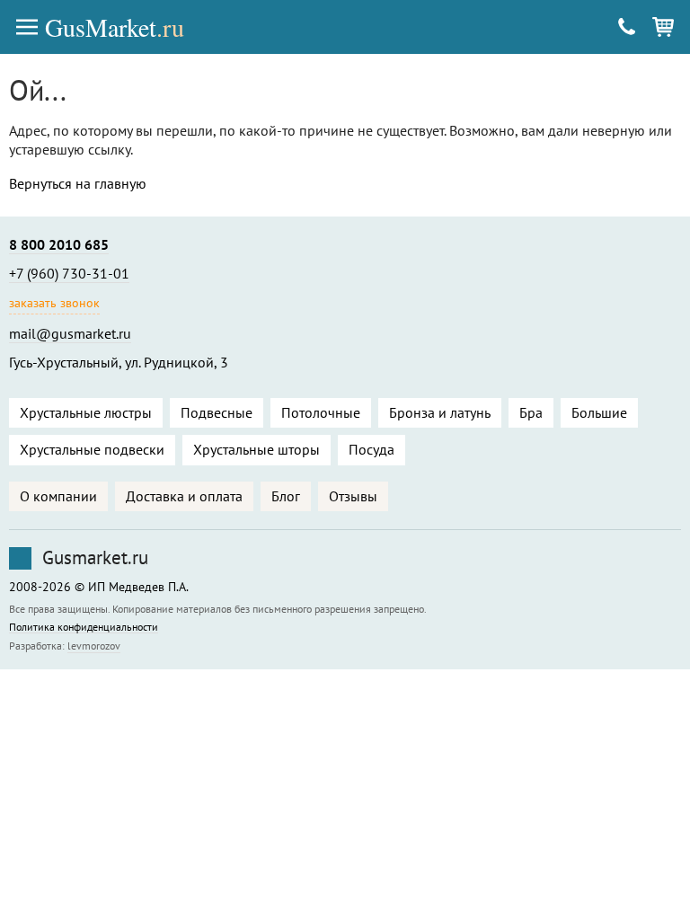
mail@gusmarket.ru (70, 333)
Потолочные (320, 412)
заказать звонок (54, 303)
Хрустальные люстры (86, 412)
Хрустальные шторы (256, 449)
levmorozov (93, 645)
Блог (285, 496)
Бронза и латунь (440, 412)
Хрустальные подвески (92, 449)
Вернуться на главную (77, 183)
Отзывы (353, 496)
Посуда (371, 449)
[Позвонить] (627, 27)
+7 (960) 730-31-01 (69, 273)
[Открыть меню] (27, 27)
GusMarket (114, 27)
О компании (58, 496)
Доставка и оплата (184, 496)
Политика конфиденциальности (83, 627)
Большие (599, 412)
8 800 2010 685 (59, 244)
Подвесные (216, 412)
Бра (531, 412)
